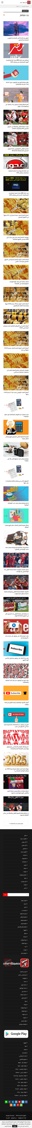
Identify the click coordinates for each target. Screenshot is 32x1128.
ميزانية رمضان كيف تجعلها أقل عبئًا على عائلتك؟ (18, 460)
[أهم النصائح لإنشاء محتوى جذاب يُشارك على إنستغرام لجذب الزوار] (16, 95)
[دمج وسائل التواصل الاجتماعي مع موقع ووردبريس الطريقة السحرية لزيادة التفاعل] (16, 737)
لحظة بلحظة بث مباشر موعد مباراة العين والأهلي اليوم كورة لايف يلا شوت (18, 792)
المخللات (25, 855)
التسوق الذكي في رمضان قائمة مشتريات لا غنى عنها (17, 482)
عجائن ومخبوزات (23, 875)
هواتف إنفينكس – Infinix (21, 1069)
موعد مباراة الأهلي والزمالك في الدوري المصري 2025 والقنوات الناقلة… (18, 127)
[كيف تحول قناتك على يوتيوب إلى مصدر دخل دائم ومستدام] (16, 626)
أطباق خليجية (24, 852)
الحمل (25, 907)
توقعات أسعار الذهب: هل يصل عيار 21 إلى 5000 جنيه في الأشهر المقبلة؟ (17, 238)
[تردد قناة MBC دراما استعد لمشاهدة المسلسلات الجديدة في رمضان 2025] (16, 183)
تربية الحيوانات (24, 940)
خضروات (25, 1018)
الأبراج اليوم (24, 998)
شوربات (25, 872)
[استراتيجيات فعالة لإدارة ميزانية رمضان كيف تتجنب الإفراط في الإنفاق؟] (16, 538)
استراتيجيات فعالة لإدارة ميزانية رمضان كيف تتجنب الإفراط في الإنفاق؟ (17, 548)
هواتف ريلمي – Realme (21, 1072)
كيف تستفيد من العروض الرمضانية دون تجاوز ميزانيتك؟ (17, 415)
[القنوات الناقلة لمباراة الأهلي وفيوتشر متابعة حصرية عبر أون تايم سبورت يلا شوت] (16, 582)
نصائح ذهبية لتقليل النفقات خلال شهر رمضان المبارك (17, 526)
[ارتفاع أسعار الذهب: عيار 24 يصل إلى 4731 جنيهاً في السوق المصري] (16, 205)
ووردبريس (24, 1053)
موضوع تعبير (24, 953)
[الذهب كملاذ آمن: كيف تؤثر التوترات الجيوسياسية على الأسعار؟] (16, 272)
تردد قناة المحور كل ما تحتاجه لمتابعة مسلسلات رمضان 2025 (19, 172)
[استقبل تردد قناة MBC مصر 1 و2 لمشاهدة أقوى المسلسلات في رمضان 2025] (16, 50)
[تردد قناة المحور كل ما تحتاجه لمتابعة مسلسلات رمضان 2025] (16, 161)
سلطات (25, 868)
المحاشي (25, 849)
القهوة (25, 930)
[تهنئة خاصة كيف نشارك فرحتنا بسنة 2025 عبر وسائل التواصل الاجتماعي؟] (16, 759)
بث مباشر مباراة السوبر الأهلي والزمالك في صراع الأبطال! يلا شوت (16, 814)
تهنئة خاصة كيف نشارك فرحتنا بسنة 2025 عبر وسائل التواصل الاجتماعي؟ (17, 770)
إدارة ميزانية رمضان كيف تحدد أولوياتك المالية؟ (18, 504)
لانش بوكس (24, 881)
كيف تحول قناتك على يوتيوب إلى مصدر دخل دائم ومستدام (17, 637)
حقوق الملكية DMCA (21, 1115)
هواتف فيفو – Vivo (22, 1082)
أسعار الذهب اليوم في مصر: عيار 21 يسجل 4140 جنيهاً (16, 393)
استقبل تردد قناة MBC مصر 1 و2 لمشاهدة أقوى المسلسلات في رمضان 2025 (17, 61)
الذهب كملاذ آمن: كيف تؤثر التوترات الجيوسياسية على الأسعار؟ (19, 282)
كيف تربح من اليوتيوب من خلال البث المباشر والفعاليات (17, 681)
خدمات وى (24, 991)
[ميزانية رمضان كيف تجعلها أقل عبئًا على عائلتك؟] (16, 449)
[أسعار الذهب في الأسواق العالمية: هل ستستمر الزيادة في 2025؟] (16, 316)
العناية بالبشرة (24, 920)
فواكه (25, 885)
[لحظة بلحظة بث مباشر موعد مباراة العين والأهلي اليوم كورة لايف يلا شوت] (16, 781)
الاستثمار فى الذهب (22, 975)
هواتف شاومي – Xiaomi (21, 1079)
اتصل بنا (8, 1118)
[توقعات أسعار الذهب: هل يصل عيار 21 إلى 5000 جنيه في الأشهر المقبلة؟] (16, 228)
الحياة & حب (24, 910)
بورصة (25, 1005)
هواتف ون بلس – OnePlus (21, 1095)
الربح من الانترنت (23, 972)
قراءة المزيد (8, 1126)
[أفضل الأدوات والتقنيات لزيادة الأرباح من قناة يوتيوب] (16, 693)
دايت (26, 947)
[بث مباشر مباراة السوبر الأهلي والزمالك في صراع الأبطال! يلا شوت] (16, 803)
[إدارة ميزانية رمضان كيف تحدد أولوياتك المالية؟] (16, 493)
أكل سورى (24, 842)
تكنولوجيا (25, 978)
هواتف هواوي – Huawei (21, 1089)
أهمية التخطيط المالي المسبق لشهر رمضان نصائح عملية (17, 437)
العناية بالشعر (24, 924)
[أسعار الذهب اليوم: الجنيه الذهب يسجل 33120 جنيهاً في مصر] (16, 338)
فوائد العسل (24, 1021)
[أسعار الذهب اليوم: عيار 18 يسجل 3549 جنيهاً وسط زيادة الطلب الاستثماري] (16, 294)
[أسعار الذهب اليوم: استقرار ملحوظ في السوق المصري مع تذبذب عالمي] (16, 250)
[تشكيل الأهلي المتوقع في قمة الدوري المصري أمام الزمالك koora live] (16, 139)
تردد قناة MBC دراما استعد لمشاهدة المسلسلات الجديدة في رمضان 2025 (19, 194)
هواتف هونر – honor (22, 1092)
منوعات (25, 950)
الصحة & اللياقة (23, 914)
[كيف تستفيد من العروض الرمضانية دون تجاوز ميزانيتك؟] (16, 405)
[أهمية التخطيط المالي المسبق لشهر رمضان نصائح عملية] (16, 427)
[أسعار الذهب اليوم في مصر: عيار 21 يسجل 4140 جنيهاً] (16, 383)
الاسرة (25, 904)
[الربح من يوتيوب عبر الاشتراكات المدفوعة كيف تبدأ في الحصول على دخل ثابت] (16, 715)
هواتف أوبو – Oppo (22, 1066)
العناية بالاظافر (23, 917)
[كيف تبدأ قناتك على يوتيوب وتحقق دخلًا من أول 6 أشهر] (16, 648)
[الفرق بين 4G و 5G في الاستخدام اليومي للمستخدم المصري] (16, 28)
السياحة (25, 937)
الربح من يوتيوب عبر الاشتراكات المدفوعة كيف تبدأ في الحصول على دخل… (16, 725)
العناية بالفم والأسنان (22, 927)
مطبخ (25, 835)
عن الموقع (14, 1118)
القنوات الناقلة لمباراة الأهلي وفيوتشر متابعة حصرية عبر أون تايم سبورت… (16, 592)
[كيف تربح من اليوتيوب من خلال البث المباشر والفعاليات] (16, 670)
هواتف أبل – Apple (22, 1063)
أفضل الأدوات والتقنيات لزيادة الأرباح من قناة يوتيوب (17, 703)
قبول (14, 1126)
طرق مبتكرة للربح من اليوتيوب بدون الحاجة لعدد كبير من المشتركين (17, 83)
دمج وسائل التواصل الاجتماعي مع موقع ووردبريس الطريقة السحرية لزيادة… (18, 747)
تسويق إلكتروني (23, 1059)
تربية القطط (24, 943)
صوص (25, 865)
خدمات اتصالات (23, 995)
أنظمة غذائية (24, 901)
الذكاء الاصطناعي (23, 1056)
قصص (25, 888)
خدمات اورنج (24, 985)
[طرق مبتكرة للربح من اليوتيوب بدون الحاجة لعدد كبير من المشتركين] (16, 72)
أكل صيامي (24, 845)
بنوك (26, 1001)
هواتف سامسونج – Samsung (20, 1076)
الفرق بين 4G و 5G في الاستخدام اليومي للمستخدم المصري (18, 39)
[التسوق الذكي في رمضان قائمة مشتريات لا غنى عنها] (16, 471)
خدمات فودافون (23, 988)
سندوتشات (24, 862)
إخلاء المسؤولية (22, 1118)
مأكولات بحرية (23, 839)
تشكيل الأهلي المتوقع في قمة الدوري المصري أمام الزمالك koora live (18, 149)
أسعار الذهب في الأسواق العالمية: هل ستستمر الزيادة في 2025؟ (16, 327)
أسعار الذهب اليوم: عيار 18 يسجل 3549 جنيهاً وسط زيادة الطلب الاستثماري (17, 305)
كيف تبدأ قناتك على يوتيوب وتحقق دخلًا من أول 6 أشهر (17, 659)
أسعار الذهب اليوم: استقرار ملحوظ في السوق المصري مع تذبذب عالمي (16, 260)
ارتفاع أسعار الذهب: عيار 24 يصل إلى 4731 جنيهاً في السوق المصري (16, 216)
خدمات (25, 982)
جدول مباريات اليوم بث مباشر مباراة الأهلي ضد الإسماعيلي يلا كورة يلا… (16, 570)
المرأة (25, 933)
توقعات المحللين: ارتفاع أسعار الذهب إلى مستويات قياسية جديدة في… (18, 371)
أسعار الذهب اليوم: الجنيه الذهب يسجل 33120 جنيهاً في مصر (16, 349)
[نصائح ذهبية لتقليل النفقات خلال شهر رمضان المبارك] (16, 515)
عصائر (25, 878)
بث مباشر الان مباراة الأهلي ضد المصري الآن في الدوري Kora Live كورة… (17, 615)
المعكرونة (24, 858)
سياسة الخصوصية (10, 1115)
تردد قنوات (24, 1014)
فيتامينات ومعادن (23, 1024)
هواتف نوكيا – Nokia (22, 1086)
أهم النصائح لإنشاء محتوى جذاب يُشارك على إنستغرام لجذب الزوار (17, 105)
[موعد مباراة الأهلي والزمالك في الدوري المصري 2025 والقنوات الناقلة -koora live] (16, 117)
